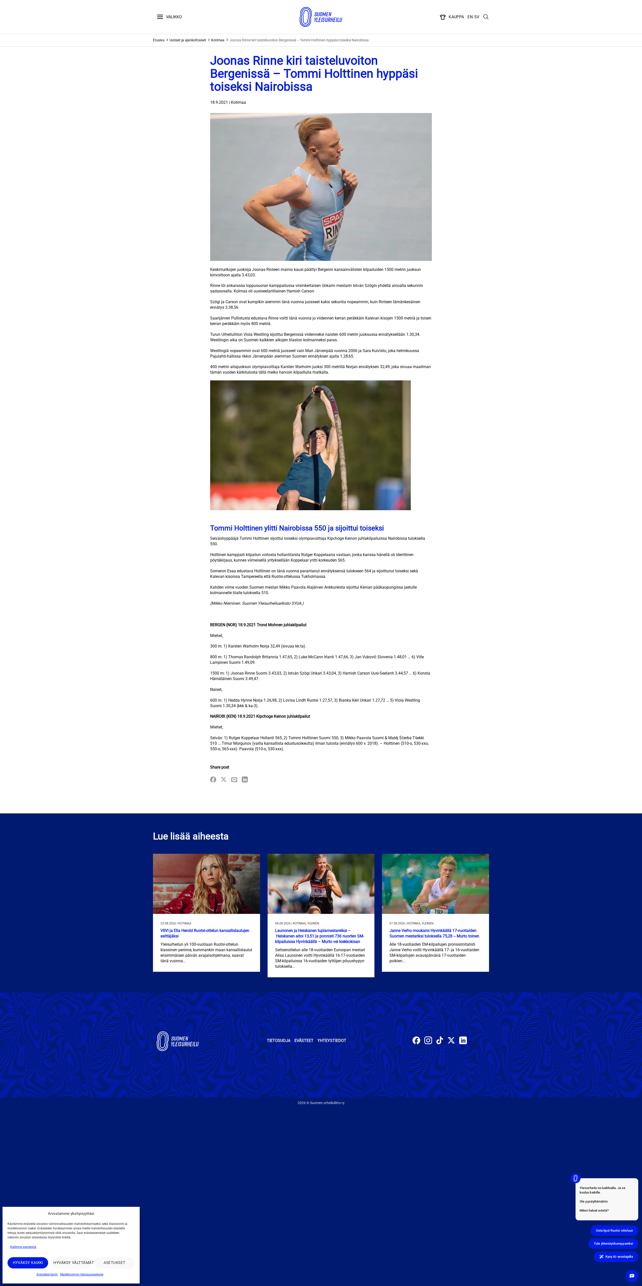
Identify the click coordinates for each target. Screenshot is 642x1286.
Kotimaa (217, 40)
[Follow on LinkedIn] (463, 1041)
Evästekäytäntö (47, 1274)
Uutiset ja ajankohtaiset (188, 40)
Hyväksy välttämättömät (72, 1262)
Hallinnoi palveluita (23, 1247)
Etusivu (159, 40)
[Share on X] (224, 780)
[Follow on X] (451, 1041)
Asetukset (114, 1262)
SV (476, 17)
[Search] (486, 17)
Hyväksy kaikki (28, 1262)
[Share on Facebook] (213, 780)
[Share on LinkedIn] (245, 780)
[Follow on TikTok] (440, 1041)
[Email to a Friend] (234, 780)
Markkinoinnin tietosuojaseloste (81, 1274)
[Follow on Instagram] (428, 1041)
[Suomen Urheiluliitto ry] (321, 17)
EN (470, 17)
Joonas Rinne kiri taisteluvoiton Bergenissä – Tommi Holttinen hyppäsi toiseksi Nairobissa (299, 40)
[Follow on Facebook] (416, 1041)
